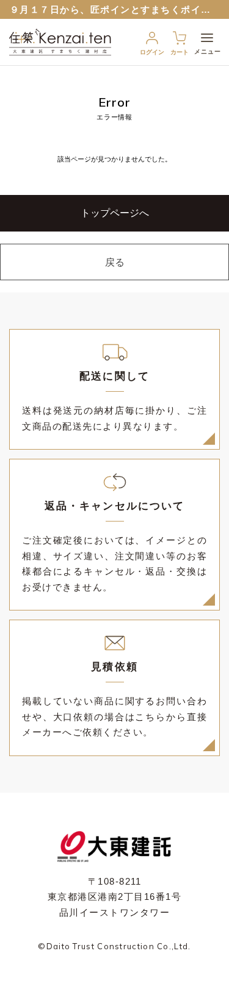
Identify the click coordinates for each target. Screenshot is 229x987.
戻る (115, 262)
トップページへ (115, 213)
